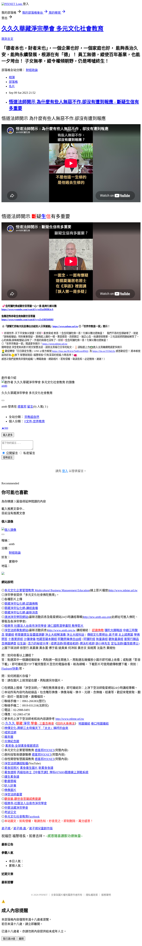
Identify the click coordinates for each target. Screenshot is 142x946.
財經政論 (32, 70)
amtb (4, 385)
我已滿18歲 (9, 938)
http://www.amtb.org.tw (62, 630)
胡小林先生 (102, 643)
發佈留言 (8, 457)
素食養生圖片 (29, 767)
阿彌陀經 (89, 639)
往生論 (21, 643)
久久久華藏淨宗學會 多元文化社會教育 (52, 28)
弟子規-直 (19, 828)
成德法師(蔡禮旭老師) (65, 643)
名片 (12, 86)
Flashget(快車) (10, 668)
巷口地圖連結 (100, 723)
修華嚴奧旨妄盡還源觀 (29, 634)
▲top (4, 427)
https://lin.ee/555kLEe (103, 351)
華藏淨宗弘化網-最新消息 (21, 612)
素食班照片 (11, 767)
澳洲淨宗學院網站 (16, 616)
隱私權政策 (92, 894)
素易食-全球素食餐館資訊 (22, 745)
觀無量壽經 (116, 639)
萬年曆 (8, 736)
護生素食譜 (11, 776)
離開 (21, 938)
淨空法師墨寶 (13, 794)
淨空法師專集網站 (16, 630)
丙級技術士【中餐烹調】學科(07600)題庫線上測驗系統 (52, 772)
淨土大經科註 (75, 634)
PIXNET (43, 894)
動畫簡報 (10, 781)
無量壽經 (102, 639)
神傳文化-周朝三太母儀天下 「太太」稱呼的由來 (36, 728)
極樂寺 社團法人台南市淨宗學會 (25, 625)
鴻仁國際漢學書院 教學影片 (65, 625)
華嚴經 (9, 634)
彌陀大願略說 (113, 630)
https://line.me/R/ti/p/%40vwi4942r (70, 351)
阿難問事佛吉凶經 (69, 639)
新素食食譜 (45, 767)
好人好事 (10, 785)
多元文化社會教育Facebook (22, 816)
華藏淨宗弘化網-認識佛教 (21, 603)
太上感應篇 (125, 634)
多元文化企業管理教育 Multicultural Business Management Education (46, 590)
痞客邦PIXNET (44, 750)
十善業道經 (15, 639)
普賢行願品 (131, 639)
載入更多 (8, 435)
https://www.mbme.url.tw (65, 326)
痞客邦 (22, 406)
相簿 (12, 77)
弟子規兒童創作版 (41, 828)
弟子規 (5, 828)
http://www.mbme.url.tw (123, 590)
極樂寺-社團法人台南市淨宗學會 (25, 803)
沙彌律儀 (30, 639)
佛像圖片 (10, 790)
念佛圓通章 (8, 643)
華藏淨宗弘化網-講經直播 (21, 608)
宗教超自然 (31, 416)
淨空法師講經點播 (16, 763)
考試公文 (10, 812)
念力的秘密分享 (38, 643)
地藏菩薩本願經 (46, 639)
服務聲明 (106, 894)
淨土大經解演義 (55, 634)
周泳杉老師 (87, 643)
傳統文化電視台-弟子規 (102, 634)
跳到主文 (7, 38)
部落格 (13, 81)
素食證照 (10, 772)
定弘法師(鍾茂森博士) (125, 643)
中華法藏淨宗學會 (16, 807)
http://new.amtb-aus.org (97, 616)
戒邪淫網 (10, 732)
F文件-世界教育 (34, 421)
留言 (30, 406)
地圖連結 (84, 723)
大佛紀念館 (11, 741)
